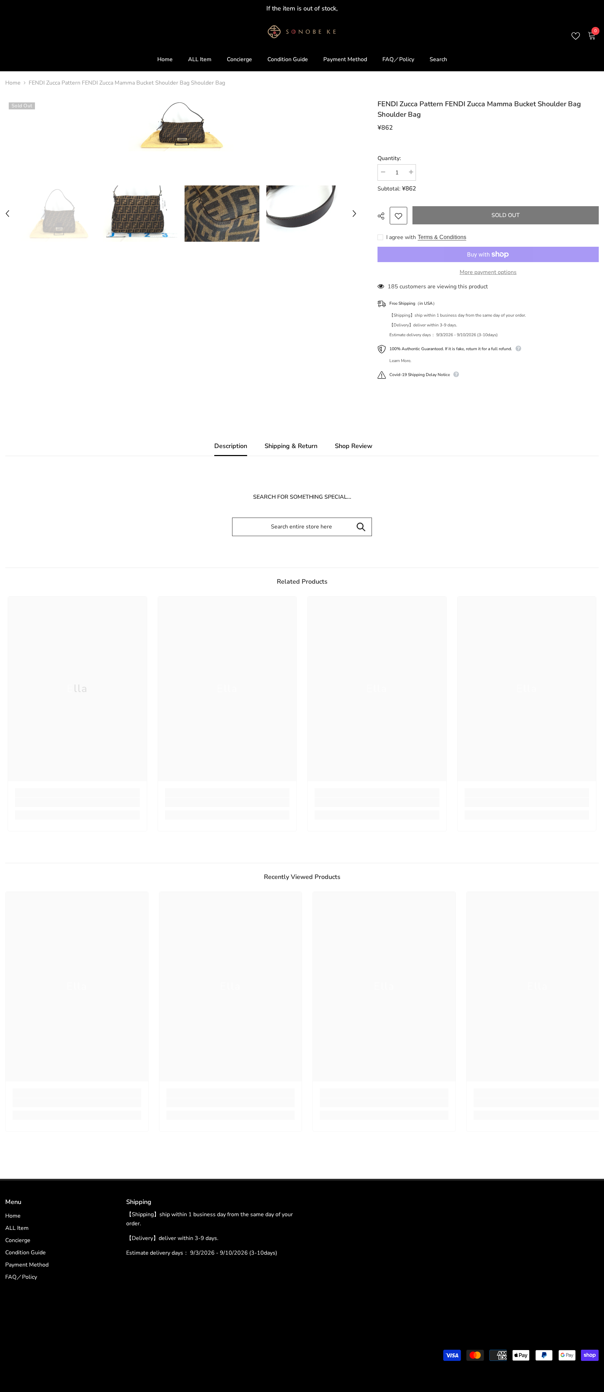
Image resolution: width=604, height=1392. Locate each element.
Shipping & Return (291, 446)
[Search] (361, 527)
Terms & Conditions (442, 237)
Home (13, 83)
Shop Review (353, 446)
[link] (77, 802)
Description (230, 446)
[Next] (354, 213)
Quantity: (389, 158)
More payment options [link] (488, 272)
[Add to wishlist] (398, 215)
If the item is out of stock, (302, 8)
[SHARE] (384, 216)
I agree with (401, 237)
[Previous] (7, 213)
